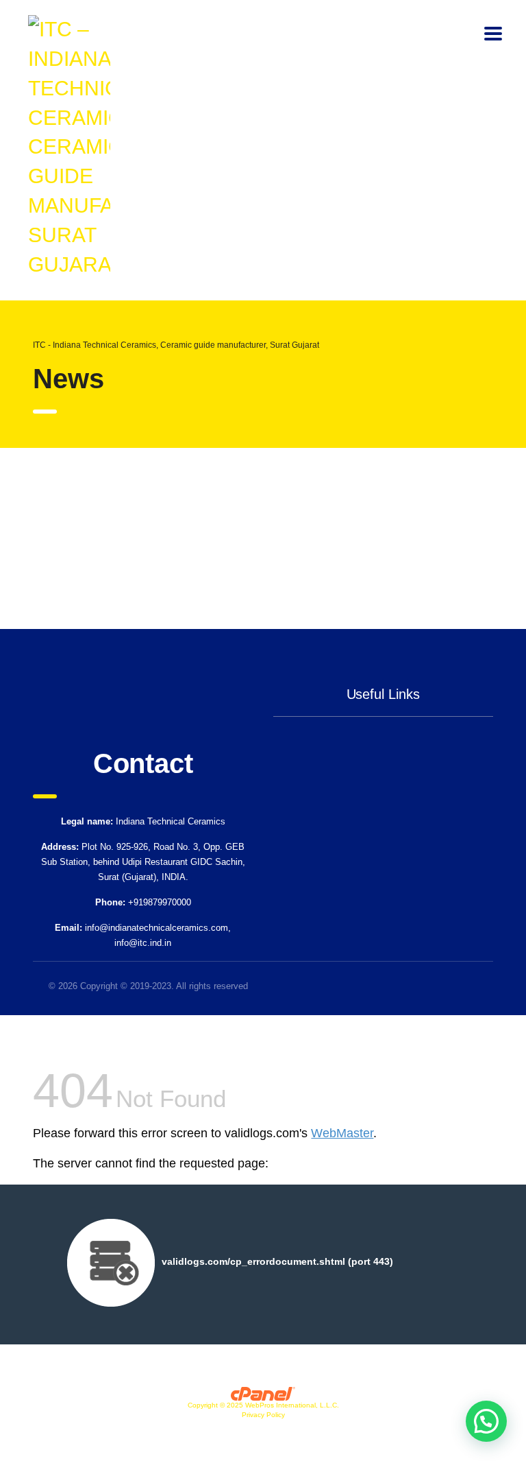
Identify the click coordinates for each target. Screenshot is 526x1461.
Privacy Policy (263, 1414)
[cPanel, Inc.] (263, 1392)
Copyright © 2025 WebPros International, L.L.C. (263, 1405)
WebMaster (342, 1133)
